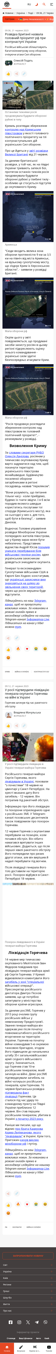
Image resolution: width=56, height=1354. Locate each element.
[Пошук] (44, 4)
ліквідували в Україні (19, 781)
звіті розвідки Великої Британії (26, 152)
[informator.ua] (6, 4)
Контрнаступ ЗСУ (41, 672)
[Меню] (52, 4)
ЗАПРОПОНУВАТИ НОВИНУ (28, 1255)
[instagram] (19, 1322)
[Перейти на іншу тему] (37, 4)
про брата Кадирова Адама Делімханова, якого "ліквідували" (24, 1132)
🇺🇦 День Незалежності (32, 19)
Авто (38, 1338)
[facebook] (10, 1322)
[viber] (45, 1322)
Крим (7, 672)
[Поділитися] (17, 74)
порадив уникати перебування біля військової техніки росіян (27, 550)
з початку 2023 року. (30, 1119)
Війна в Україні (22, 672)
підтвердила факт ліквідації (17, 1094)
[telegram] (37, 1322)
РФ (6, 1227)
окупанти (16, 1227)
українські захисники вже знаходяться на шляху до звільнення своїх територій (25, 583)
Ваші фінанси (25, 1338)
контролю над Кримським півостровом (23, 131)
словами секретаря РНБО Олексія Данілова (24, 454)
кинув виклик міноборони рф (22, 1142)
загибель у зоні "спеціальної (24, 982)
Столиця (11, 1338)
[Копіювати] (24, 74)
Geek (46, 1338)
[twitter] (28, 1322)
